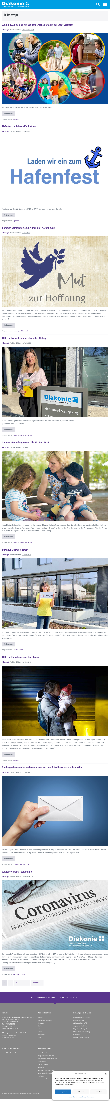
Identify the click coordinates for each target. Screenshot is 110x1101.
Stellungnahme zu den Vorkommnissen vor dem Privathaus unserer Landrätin (42, 767)
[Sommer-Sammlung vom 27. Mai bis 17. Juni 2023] (55, 271)
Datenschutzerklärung (79, 1097)
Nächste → (37, 983)
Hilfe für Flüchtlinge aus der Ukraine (21, 657)
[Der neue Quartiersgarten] (55, 593)
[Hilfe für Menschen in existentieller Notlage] (55, 382)
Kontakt (5, 1013)
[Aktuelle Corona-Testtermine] (55, 915)
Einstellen (98, 1092)
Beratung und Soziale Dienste (22, 331)
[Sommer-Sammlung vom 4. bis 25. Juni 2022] (55, 486)
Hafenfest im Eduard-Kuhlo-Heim (19, 126)
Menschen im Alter (19, 974)
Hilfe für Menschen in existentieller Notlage (24, 338)
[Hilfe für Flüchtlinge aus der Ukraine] (55, 701)
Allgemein (16, 119)
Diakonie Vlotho (18, 650)
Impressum (90, 1097)
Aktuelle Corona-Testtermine (17, 871)
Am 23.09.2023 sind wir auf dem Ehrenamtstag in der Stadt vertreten (37, 24)
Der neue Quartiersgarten (15, 549)
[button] (106, 1074)
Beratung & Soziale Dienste (82, 1013)
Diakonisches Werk (44, 1013)
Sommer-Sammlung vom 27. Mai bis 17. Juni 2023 (28, 227)
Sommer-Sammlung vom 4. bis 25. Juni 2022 (25, 442)
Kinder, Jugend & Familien (11, 1048)
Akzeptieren (63, 1092)
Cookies (70, 1097)
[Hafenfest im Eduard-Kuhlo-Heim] (55, 170)
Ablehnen (80, 1092)
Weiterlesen (9, 112)
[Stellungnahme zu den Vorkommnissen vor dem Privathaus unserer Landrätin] (55, 811)
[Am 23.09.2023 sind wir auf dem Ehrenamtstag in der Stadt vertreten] (55, 68)
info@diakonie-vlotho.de (10, 1028)
